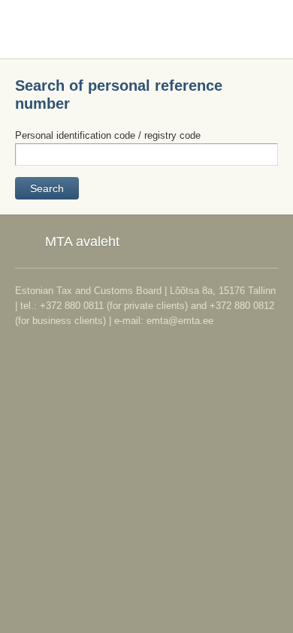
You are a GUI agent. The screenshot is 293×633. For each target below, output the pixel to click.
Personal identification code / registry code (108, 135)
